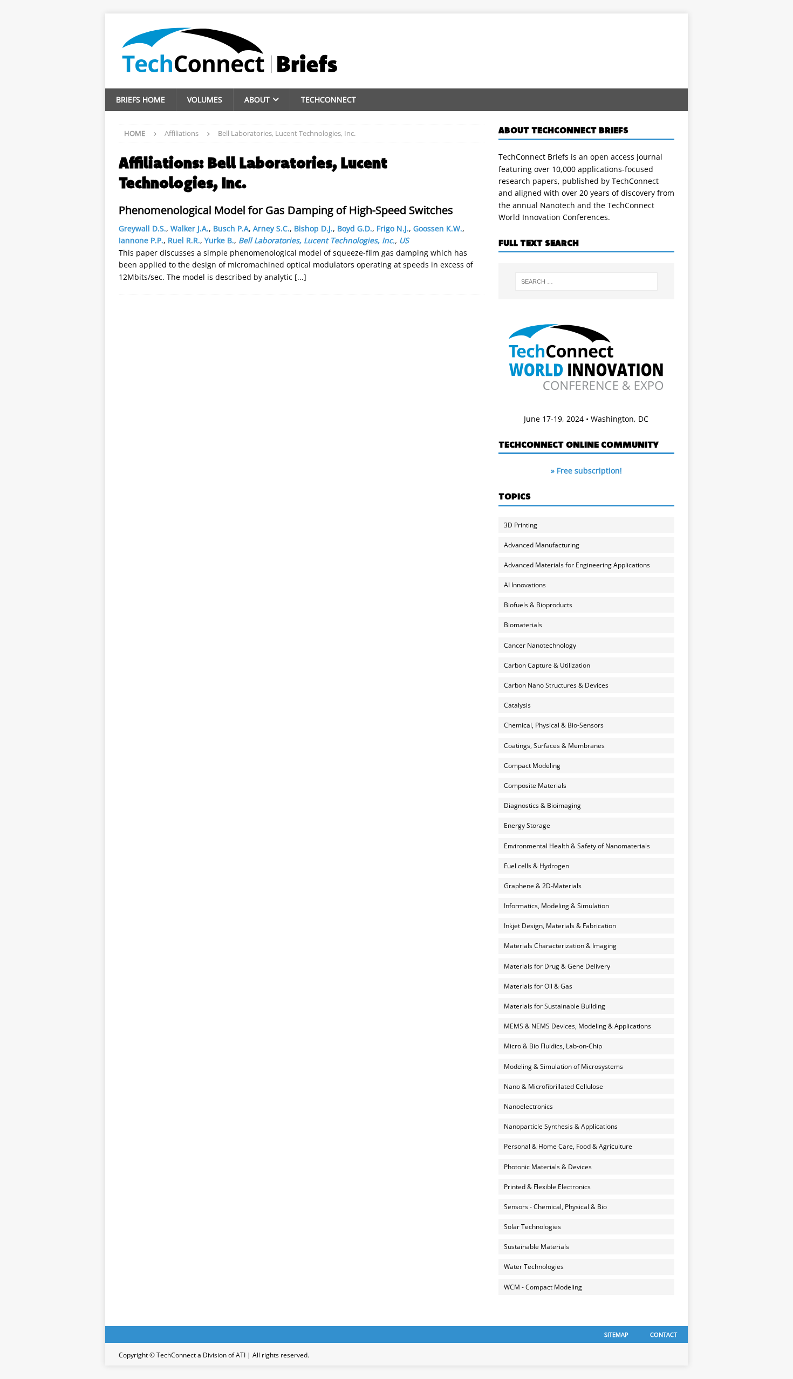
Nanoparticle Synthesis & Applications (561, 1126)
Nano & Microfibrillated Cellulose (553, 1086)
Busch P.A (231, 228)
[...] (300, 277)
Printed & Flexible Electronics (547, 1186)
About (257, 99)
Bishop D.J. (313, 228)
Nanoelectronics (528, 1106)
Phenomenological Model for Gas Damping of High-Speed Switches (286, 210)
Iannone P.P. (141, 240)
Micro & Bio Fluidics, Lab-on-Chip (553, 1046)
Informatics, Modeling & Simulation (556, 905)
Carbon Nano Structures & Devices (556, 685)
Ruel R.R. (184, 240)
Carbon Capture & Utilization (547, 665)
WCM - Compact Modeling (543, 1287)
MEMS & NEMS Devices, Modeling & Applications (577, 1026)
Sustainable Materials (536, 1246)
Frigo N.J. (393, 228)
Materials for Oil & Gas (538, 986)
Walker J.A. (189, 228)
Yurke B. (219, 240)
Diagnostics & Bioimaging (542, 805)
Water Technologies (534, 1266)
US (404, 240)
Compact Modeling (532, 765)
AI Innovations (525, 584)
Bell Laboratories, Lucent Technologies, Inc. (316, 240)
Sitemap (616, 1334)
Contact (663, 1334)
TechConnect (328, 99)
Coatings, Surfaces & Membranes (554, 745)
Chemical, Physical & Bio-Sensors (554, 725)
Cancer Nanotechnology (540, 645)
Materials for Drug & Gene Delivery (557, 966)
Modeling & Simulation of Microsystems (563, 1066)
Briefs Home (140, 99)
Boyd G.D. (354, 228)
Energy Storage (527, 825)
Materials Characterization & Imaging (560, 945)
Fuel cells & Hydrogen (536, 865)
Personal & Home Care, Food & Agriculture (568, 1146)
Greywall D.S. (142, 228)
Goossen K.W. (437, 228)
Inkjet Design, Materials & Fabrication (560, 925)
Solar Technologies (532, 1226)
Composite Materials (535, 785)
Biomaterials (523, 624)
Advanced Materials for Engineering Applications (577, 565)
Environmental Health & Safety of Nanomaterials (577, 845)
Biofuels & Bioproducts (538, 604)
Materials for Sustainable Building (554, 1006)
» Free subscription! (586, 470)
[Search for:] (586, 281)
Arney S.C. (271, 228)
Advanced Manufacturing (541, 545)
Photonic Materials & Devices (548, 1166)
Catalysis (517, 705)
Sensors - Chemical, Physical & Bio (555, 1206)
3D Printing (520, 525)
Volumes (204, 99)
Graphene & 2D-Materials (543, 885)
